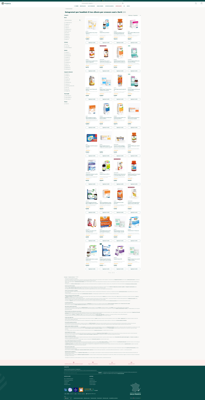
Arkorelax (67, 57)
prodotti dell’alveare (99, 315)
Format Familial (68, 47)
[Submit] (123, 3)
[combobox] (102, 3)
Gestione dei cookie (87, 398)
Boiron (67, 39)
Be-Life (67, 32)
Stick (67, 87)
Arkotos (67, 60)
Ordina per (130, 15)
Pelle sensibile (68, 97)
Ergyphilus (67, 67)
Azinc (67, 64)
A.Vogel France (68, 22)
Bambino (67, 65)
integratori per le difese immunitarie (131, 283)
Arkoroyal (67, 59)
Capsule (67, 80)
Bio (66, 44)
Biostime (67, 37)
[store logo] (6, 4)
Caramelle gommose (69, 85)
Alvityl (67, 25)
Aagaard (67, 24)
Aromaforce (68, 62)
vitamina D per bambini (113, 300)
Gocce (67, 89)
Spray (67, 77)
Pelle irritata (68, 99)
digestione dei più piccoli (98, 330)
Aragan (67, 27)
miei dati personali (121, 373)
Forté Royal (67, 69)
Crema (67, 103)
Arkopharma (68, 29)
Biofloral (67, 34)
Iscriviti (100, 372)
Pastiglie (67, 75)
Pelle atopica (68, 95)
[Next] (116, 273)
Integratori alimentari (69, 8)
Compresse (68, 82)
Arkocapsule (68, 55)
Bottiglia (67, 90)
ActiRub (67, 52)
